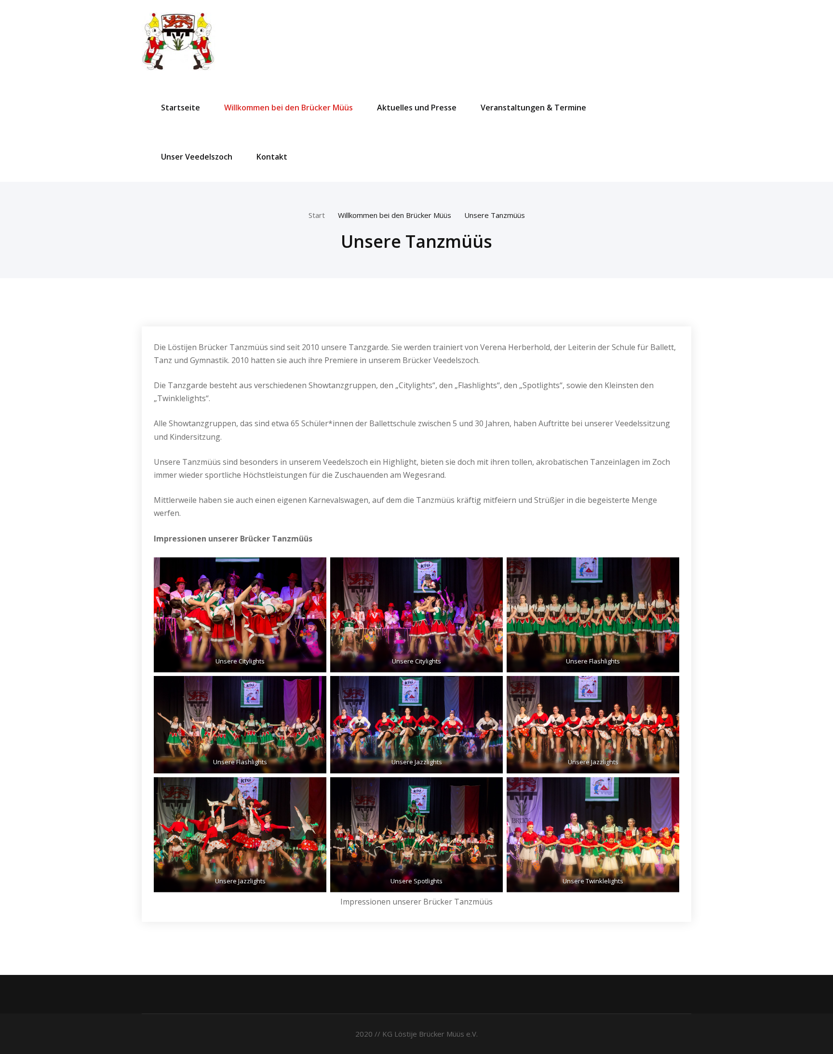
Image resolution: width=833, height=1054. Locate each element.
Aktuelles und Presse (417, 107)
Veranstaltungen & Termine (533, 107)
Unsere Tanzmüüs (494, 215)
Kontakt (271, 156)
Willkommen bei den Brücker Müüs (288, 107)
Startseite (180, 107)
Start (317, 215)
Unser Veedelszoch (196, 156)
